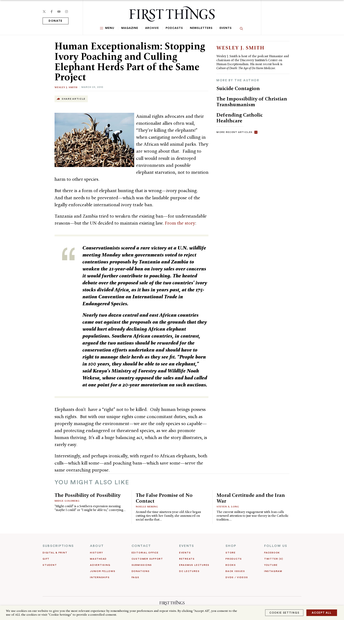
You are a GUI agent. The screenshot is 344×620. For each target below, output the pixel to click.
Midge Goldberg (67, 500)
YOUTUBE (271, 565)
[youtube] (59, 11)
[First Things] (172, 14)
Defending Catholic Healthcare (239, 118)
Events (226, 28)
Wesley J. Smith (66, 87)
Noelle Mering (147, 506)
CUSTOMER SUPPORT (147, 559)
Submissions (142, 565)
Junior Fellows (102, 571)
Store (231, 552)
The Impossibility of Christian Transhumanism (251, 101)
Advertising (100, 565)
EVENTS (186, 545)
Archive (152, 28)
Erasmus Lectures (194, 565)
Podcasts (174, 28)
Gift (46, 559)
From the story (180, 223)
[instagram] (66, 11)
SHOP (231, 545)
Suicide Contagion (238, 88)
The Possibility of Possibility (87, 495)
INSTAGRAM (273, 571)
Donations (141, 571)
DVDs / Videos (237, 577)
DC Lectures (189, 571)
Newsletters (201, 28)
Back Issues (235, 571)
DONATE (56, 21)
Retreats (187, 559)
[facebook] (51, 11)
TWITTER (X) (273, 559)
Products (234, 559)
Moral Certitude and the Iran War (251, 498)
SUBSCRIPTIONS (58, 545)
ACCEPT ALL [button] (322, 612)
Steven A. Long (228, 506)
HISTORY (96, 552)
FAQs (135, 577)
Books (231, 565)
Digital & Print (55, 552)
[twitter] (44, 11)
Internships (99, 577)
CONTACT (141, 545)
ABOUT (97, 545)
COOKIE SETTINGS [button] (284, 612)
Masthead (98, 559)
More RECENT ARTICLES (234, 132)
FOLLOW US (275, 545)
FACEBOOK (272, 552)
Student (50, 565)
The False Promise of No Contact (164, 498)
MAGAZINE (129, 28)
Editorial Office (145, 552)
